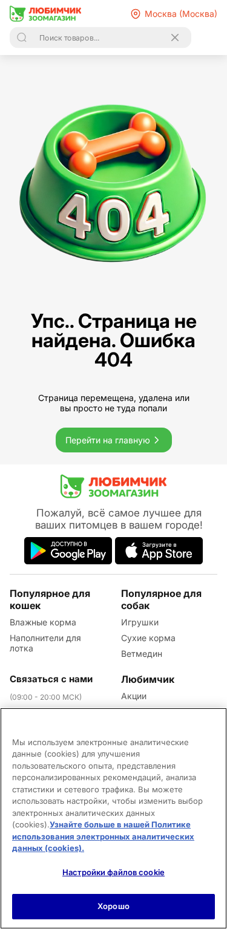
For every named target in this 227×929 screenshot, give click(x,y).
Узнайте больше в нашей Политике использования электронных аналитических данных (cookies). (103, 836)
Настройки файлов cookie (113, 872)
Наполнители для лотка (45, 643)
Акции (133, 696)
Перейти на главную (107, 440)
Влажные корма (43, 622)
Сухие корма (148, 638)
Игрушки (140, 622)
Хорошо (113, 906)
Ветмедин (141, 653)
